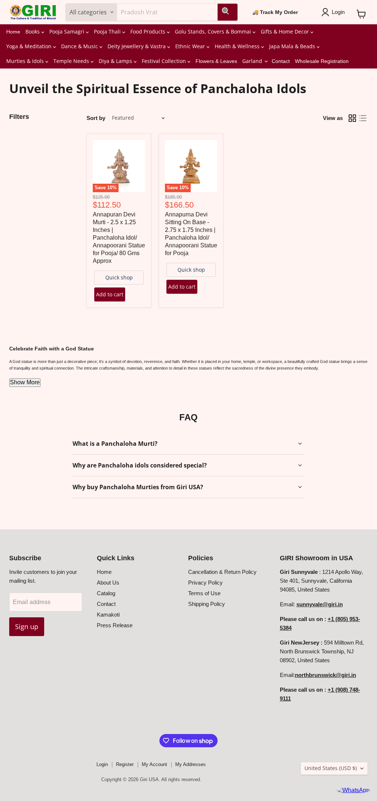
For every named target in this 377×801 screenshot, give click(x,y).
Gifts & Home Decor (285, 31)
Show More (25, 382)
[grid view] (352, 118)
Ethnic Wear (191, 46)
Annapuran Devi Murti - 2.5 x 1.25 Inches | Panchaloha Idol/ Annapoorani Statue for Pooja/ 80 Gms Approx (119, 237)
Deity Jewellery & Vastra (137, 46)
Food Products (148, 31)
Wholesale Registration (322, 61)
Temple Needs (72, 60)
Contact (281, 61)
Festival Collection (164, 60)
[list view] (362, 118)
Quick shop (119, 277)
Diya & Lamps (116, 60)
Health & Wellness (238, 46)
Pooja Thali (108, 31)
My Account (154, 764)
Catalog (106, 593)
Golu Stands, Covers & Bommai (214, 31)
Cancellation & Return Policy (222, 572)
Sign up (26, 626)
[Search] (227, 12)
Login (102, 764)
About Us (108, 582)
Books (33, 31)
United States (330, 768)
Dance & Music (80, 46)
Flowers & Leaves (216, 61)
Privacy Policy (205, 582)
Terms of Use (204, 593)
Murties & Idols (25, 60)
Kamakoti (108, 614)
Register (125, 764)
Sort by (96, 118)
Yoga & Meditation (29, 46)
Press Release (115, 625)
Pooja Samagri (67, 31)
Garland (253, 60)
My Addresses (190, 764)
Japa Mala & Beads (293, 46)
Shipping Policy (206, 604)
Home (13, 32)
